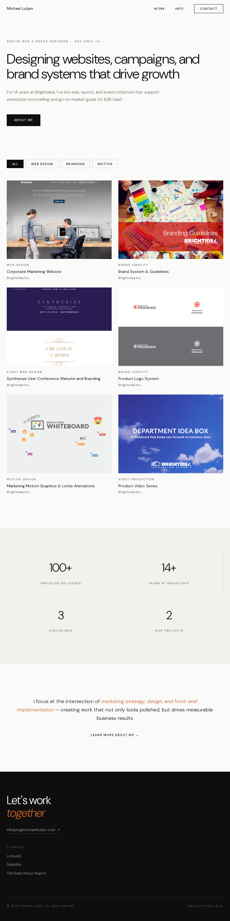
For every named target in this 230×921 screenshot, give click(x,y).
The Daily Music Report (26, 873)
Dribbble (14, 864)
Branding (75, 164)
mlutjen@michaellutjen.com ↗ (33, 829)
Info (179, 9)
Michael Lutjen (20, 8)
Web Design (42, 164)
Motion (105, 164)
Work (159, 9)
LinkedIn (14, 856)
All (15, 164)
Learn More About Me (112, 735)
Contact (208, 9)
